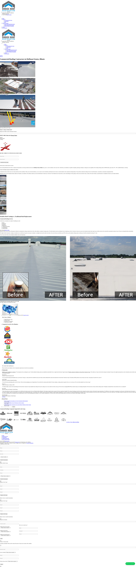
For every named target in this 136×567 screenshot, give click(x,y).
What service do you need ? (5, 526)
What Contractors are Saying (9, 25)
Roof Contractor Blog (5, 439)
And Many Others (72, 422)
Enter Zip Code (26, 315)
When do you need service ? (5, 534)
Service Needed (2, 552)
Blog (5, 22)
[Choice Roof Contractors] (8, 11)
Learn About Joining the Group (9, 24)
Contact (5, 52)
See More (3, 396)
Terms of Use (17, 442)
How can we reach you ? (23, 525)
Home (3, 18)
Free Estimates (4, 27)
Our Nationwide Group (8, 20)
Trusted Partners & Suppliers (11, 51)
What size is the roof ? (4, 530)
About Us (3, 19)
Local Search (4, 437)
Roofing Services (5, 436)
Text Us (1, 56)
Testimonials (6, 21)
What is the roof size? (3, 561)
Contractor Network (5, 438)
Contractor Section (5, 23)
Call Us (1, 55)
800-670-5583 (9, 14)
